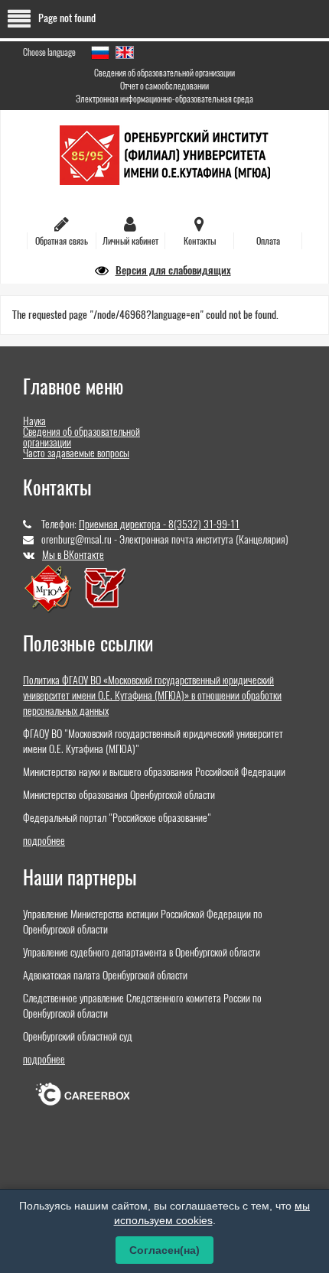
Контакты (200, 241)
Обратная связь (61, 241)
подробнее (44, 840)
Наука (34, 421)
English (124, 52)
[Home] (165, 154)
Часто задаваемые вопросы (76, 453)
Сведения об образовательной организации (164, 73)
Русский (100, 52)
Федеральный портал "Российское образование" (117, 817)
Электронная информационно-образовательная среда (164, 99)
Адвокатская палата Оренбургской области (105, 975)
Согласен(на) (164, 1250)
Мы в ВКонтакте (73, 554)
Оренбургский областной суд (77, 1036)
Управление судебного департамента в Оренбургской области (141, 952)
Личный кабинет (130, 241)
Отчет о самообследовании (164, 86)
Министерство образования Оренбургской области (119, 795)
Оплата (268, 241)
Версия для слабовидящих (173, 270)
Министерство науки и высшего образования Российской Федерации (154, 772)
